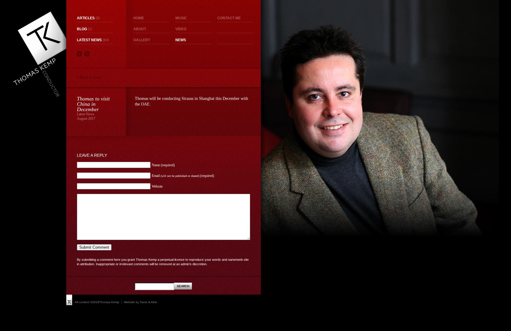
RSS (87, 54)
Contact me (229, 18)
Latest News (89, 40)
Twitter (79, 54)
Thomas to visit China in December (93, 104)
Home (138, 18)
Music (181, 18)
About (139, 29)
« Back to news (89, 77)
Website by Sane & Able (140, 302)
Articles (86, 18)
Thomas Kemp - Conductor (41, 54)
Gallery (141, 40)
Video (180, 29)
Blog (82, 29)
